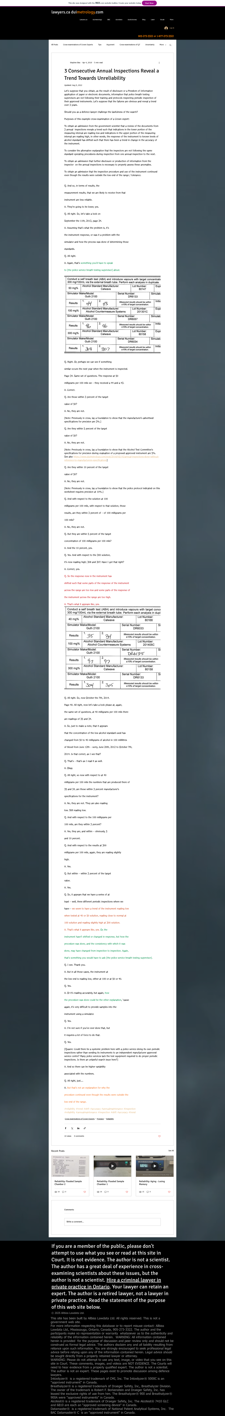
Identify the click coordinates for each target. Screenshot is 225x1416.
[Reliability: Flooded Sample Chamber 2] (70, 1166)
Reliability (110, 1119)
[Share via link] (84, 1128)
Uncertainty (149, 45)
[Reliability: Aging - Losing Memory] (155, 1166)
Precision (100, 1119)
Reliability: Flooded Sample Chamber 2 (68, 1183)
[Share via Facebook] (65, 1128)
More (162, 45)
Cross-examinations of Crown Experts (78, 45)
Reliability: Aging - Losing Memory (152, 1183)
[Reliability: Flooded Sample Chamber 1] (112, 1166)
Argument (110, 45)
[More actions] (159, 62)
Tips (99, 45)
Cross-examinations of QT (130, 45)
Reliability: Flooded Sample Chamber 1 (110, 1183)
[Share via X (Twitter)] (72, 1128)
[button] (170, 45)
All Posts (54, 45)
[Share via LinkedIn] (78, 1128)
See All (171, 1151)
